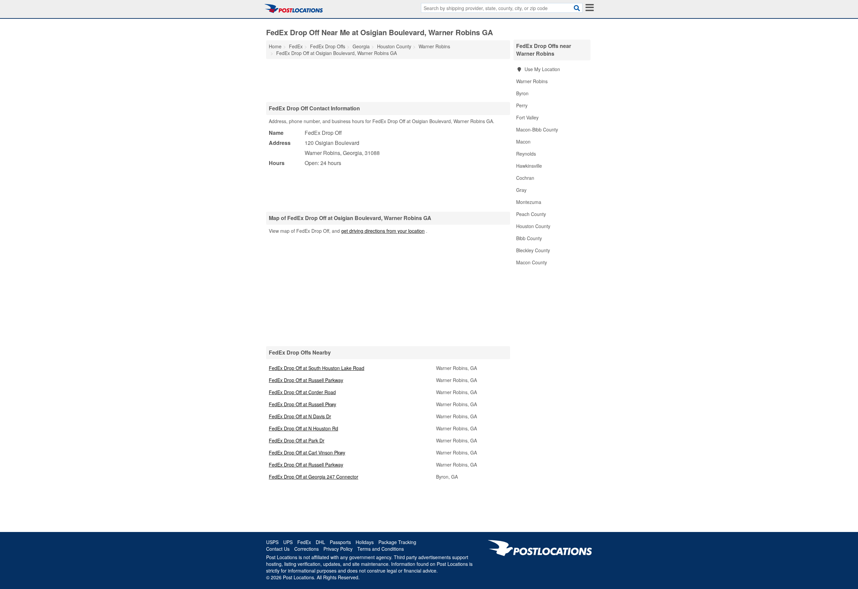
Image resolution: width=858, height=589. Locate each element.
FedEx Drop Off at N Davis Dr (300, 416)
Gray (521, 189)
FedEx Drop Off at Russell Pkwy (302, 404)
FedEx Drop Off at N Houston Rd (303, 428)
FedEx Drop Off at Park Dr (296, 440)
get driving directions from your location (383, 230)
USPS (272, 542)
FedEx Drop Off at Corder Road (302, 392)
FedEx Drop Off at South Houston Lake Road (316, 368)
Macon (523, 141)
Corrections (306, 548)
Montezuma (528, 202)
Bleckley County (533, 250)
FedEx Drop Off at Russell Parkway (306, 380)
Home (275, 46)
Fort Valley (527, 117)
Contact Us (278, 548)
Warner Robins (532, 81)
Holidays (365, 542)
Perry (522, 105)
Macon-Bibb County (537, 129)
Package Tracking (397, 542)
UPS (288, 542)
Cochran (525, 177)
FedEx (304, 542)
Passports (340, 542)
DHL (320, 542)
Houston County (533, 226)
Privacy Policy (338, 548)
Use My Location (541, 69)
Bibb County (529, 238)
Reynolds (526, 153)
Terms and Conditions (380, 548)
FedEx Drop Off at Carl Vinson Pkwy (307, 452)
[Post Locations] (293, 8)
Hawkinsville (529, 165)
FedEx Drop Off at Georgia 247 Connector (313, 476)
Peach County (531, 214)
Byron (522, 93)
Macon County (531, 262)
